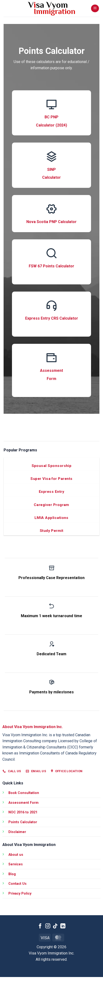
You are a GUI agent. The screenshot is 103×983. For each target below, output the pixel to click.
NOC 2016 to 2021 (22, 812)
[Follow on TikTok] (55, 926)
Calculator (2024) (51, 125)
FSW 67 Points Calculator (51, 266)
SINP (51, 169)
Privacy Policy (19, 893)
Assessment (51, 370)
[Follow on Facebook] (40, 926)
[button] (95, 8)
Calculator (51, 177)
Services (15, 864)
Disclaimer (17, 832)
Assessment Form (23, 803)
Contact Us (17, 884)
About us (15, 855)
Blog (12, 874)
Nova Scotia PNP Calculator (51, 221)
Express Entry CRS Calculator (51, 318)
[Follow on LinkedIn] (62, 926)
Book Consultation (23, 793)
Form (51, 378)
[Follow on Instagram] (47, 926)
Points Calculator (22, 822)
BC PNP (51, 117)
